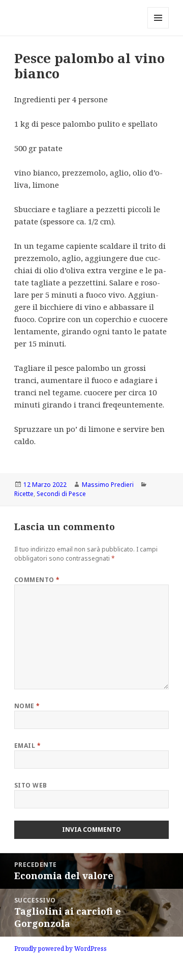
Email (27, 745)
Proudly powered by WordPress (60, 948)
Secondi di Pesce (61, 493)
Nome (27, 706)
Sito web (30, 785)
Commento (37, 579)
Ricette (24, 493)
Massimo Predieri (108, 484)
